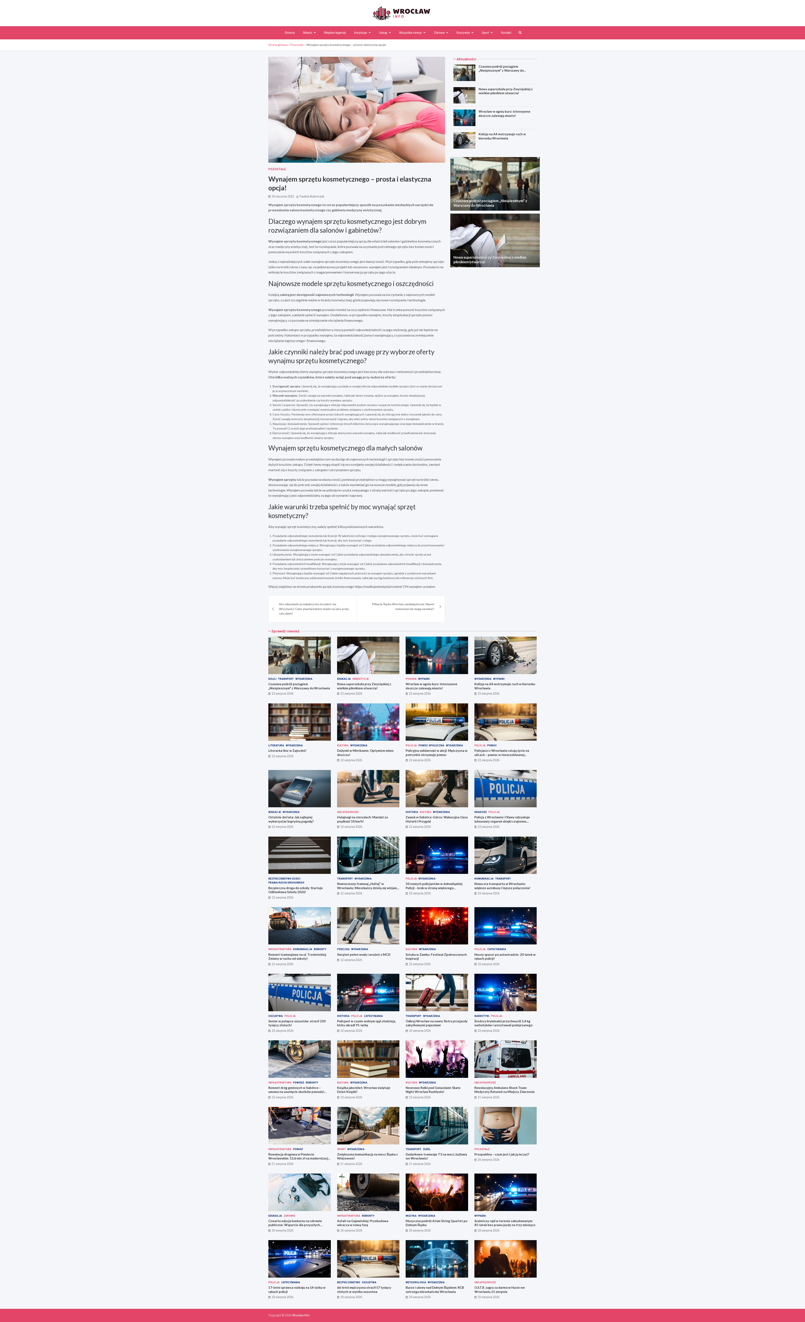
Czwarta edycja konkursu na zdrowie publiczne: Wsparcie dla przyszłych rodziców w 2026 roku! (295, 1225)
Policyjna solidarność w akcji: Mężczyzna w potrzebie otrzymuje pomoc (436, 753)
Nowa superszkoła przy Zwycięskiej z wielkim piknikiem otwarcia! (506, 91)
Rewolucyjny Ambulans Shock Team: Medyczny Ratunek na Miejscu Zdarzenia (504, 1090)
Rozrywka (463, 32)
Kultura (343, 745)
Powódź (298, 1082)
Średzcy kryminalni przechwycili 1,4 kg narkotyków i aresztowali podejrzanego (503, 1023)
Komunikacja (483, 878)
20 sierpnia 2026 (489, 1159)
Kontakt (506, 32)
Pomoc (492, 745)
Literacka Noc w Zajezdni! (287, 750)
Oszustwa (275, 1016)
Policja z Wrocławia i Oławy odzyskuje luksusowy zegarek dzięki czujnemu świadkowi (502, 821)
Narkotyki (481, 1016)
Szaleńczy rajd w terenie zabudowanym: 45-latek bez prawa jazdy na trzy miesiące (504, 1223)
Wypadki (424, 678)
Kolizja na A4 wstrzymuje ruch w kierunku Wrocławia (502, 136)
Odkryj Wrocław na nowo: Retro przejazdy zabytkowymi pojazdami (436, 1023)
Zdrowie (439, 32)
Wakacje (274, 812)
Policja (411, 745)
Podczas (343, 949)
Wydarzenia (303, 678)
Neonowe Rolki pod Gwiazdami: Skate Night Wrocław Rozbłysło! (433, 1090)
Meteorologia (416, 1282)
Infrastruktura (279, 949)
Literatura (276, 745)
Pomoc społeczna (431, 745)
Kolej (272, 678)
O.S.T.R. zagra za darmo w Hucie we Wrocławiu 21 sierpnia (499, 1290)
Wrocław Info (301, 1315)
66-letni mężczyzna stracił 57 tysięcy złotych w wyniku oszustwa (364, 1290)
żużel (427, 1149)
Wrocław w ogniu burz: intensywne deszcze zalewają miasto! (504, 113)
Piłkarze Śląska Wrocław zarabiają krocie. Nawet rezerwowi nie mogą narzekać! (403, 606)
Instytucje (360, 32)
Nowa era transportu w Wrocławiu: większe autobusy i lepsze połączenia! (502, 886)
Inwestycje (360, 678)
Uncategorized (347, 812)
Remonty (320, 949)
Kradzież (480, 812)
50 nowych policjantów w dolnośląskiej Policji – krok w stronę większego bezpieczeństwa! (434, 888)
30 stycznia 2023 (283, 196)
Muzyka (411, 1215)
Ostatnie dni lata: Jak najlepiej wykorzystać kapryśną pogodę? (291, 819)
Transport (286, 678)
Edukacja (344, 678)
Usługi (383, 32)
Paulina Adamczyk (312, 196)
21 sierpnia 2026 (489, 1097)
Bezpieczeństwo (348, 1282)
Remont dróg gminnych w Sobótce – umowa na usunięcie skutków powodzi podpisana (296, 1092)
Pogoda (411, 678)
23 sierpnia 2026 (282, 693)
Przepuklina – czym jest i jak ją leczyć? (501, 1154)
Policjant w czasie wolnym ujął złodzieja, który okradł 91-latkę (366, 1023)
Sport (485, 32)
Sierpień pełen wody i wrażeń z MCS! (364, 954)
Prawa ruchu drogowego (286, 882)
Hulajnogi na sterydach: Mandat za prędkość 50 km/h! (362, 819)
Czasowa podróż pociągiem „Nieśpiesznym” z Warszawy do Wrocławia (501, 70)
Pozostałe (277, 169)
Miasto (307, 32)
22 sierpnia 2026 (351, 693)
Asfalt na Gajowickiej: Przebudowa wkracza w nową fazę (362, 1223)
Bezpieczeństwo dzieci (284, 878)
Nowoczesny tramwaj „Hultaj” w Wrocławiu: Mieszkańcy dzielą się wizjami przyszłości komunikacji (367, 888)
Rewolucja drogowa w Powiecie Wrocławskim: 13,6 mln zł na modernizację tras (299, 1158)
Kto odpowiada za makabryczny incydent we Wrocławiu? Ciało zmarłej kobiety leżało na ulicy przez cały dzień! (314, 608)
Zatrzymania (496, 949)
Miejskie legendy (335, 32)
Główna (290, 32)
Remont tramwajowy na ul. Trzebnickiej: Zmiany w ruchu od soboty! (297, 957)
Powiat (298, 1149)
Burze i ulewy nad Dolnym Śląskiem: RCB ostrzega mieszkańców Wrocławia (435, 1290)
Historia (412, 812)
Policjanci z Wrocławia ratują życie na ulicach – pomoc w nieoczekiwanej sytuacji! (501, 755)
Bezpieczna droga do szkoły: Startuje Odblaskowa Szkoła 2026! (295, 890)
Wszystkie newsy (410, 32)
